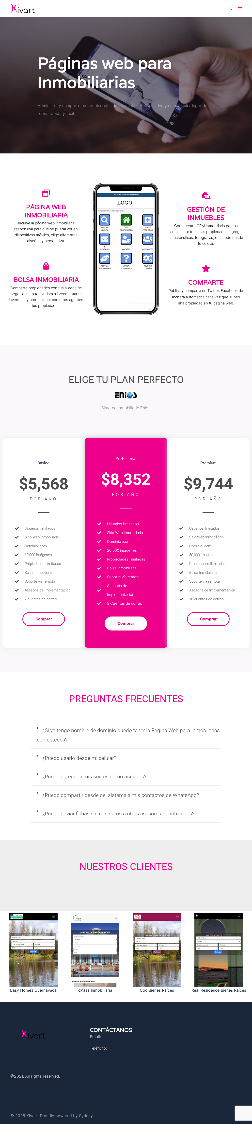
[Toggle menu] (240, 8)
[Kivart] (23, 8)
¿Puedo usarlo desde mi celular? (79, 758)
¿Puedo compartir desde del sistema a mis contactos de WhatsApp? (120, 795)
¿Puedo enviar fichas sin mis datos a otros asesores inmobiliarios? (118, 814)
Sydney (86, 1115)
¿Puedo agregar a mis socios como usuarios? (94, 777)
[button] (230, 9)
